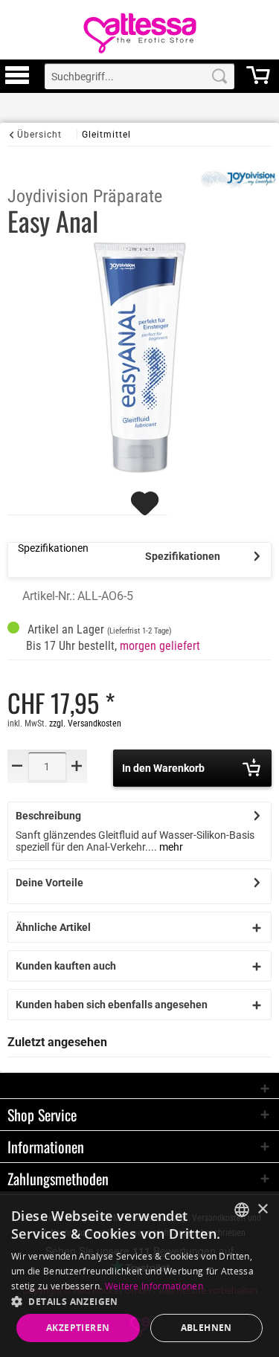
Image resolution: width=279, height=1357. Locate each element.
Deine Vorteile (49, 883)
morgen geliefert (160, 646)
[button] (139, 1301)
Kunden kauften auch (66, 966)
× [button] (262, 1209)
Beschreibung (48, 816)
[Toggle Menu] (17, 82)
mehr (170, 847)
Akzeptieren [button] (77, 1327)
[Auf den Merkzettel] (146, 510)
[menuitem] (17, 76)
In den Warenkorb (163, 768)
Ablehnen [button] (206, 1327)
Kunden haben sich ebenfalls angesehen (112, 1005)
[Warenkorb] (258, 82)
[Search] (219, 76)
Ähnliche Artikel (53, 927)
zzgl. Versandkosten (85, 723)
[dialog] (139, 1274)
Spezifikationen (182, 556)
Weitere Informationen (154, 1286)
